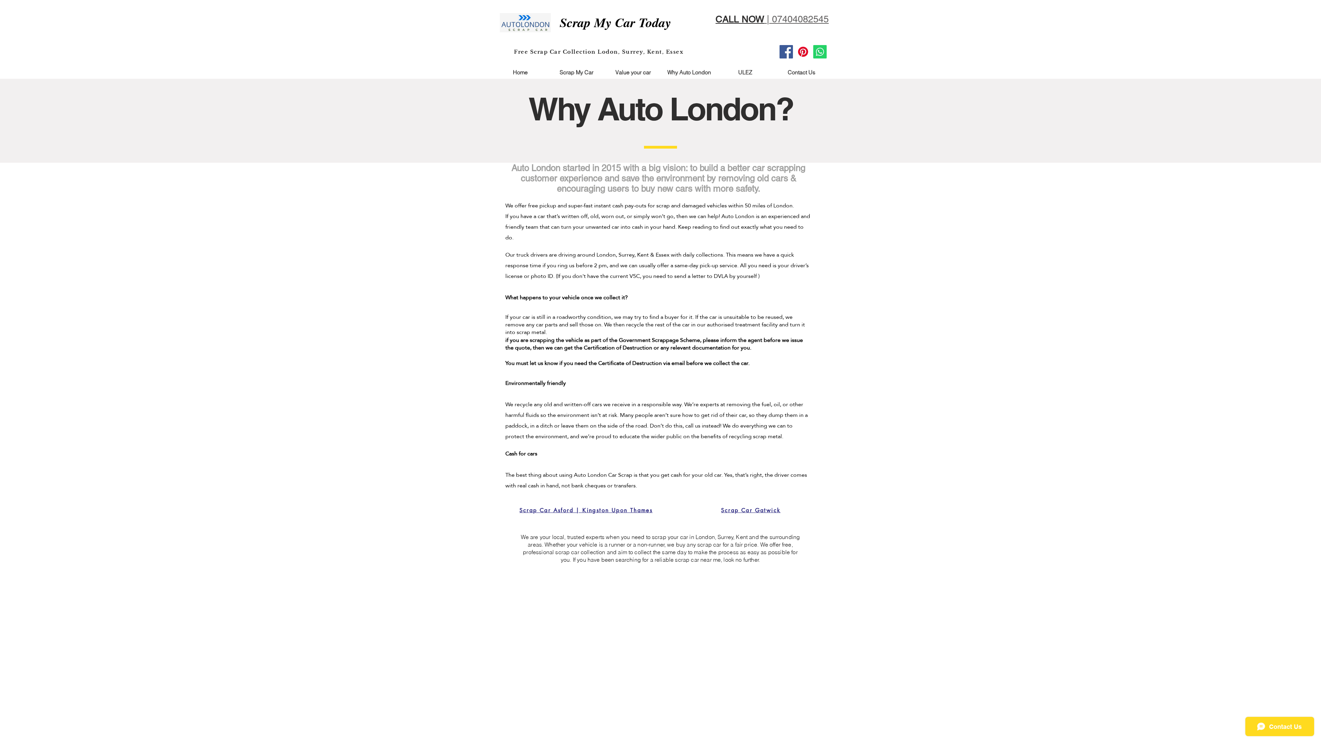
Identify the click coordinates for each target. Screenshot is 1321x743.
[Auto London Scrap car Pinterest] (803, 51)
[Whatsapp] (820, 51)
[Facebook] (786, 51)
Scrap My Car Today (615, 22)
